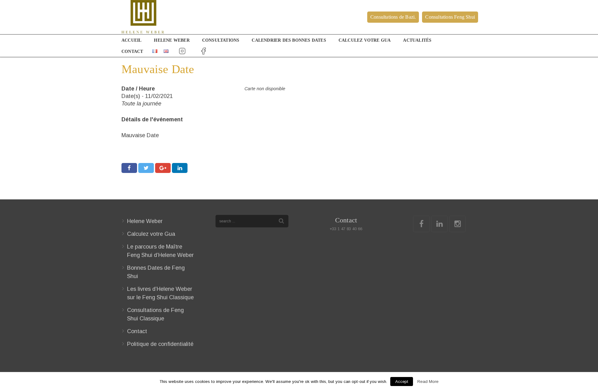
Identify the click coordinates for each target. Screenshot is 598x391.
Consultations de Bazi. (393, 17)
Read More (428, 381)
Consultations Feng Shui (450, 17)
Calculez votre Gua (151, 234)
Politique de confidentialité (160, 344)
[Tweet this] (146, 168)
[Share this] (129, 168)
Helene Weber (145, 221)
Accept (401, 381)
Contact (137, 331)
